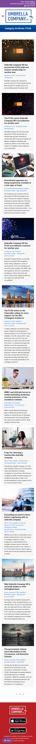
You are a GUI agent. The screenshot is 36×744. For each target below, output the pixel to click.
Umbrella (25, 188)
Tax (16, 525)
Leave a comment (9, 255)
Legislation (18, 321)
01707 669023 (30, 2)
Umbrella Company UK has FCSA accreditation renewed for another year (17, 245)
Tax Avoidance (16, 403)
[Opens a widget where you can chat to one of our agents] (7, 740)
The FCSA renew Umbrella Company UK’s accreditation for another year (16, 120)
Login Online (30, 6)
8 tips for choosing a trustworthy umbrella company (13, 455)
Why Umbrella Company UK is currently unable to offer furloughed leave (17, 586)
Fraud (9, 188)
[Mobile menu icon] (3, 16)
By (20, 75)
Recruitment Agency (17, 188)
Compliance (7, 75)
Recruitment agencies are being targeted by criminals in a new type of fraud (17, 182)
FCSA (13, 75)
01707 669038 (30, 4)
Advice (6, 461)
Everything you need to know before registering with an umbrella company (17, 517)
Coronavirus (7, 321)
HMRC (9, 403)
